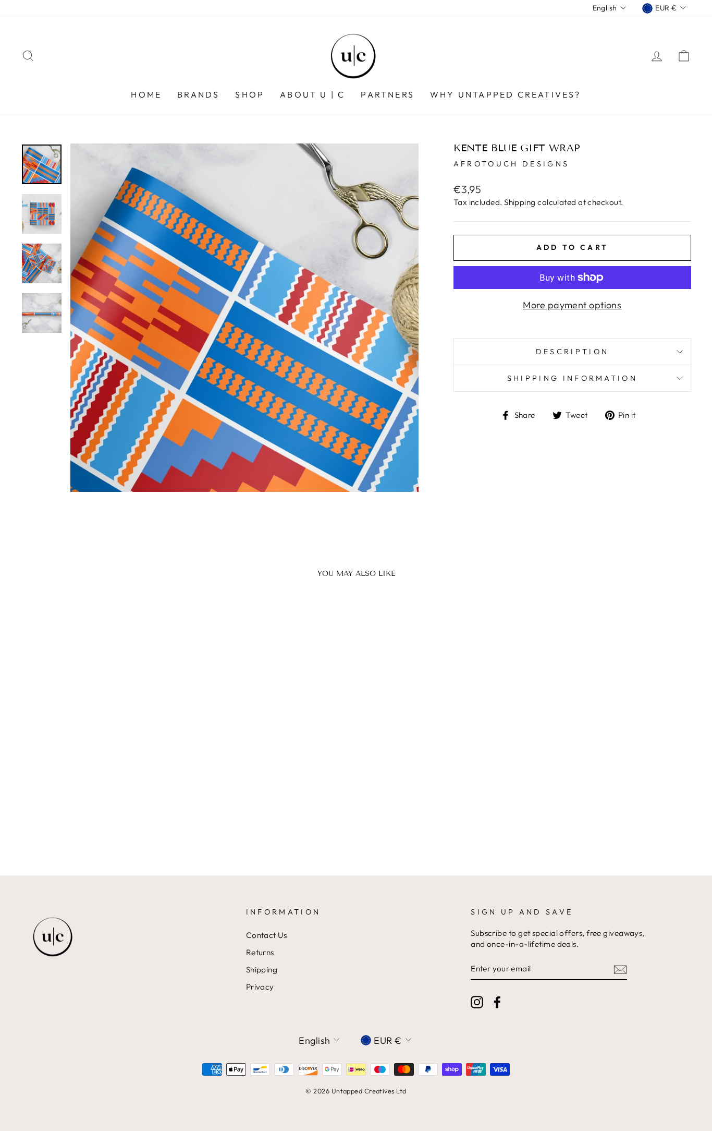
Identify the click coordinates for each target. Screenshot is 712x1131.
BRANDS (198, 94)
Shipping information (572, 378)
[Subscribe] (620, 969)
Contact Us (266, 935)
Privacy (260, 987)
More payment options (572, 305)
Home (146, 94)
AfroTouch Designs (511, 164)
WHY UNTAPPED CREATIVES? (505, 94)
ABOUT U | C (312, 94)
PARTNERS (387, 94)
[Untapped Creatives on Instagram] (477, 1002)
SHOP (249, 94)
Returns (260, 952)
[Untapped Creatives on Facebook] (497, 1002)
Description (572, 351)
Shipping (520, 202)
